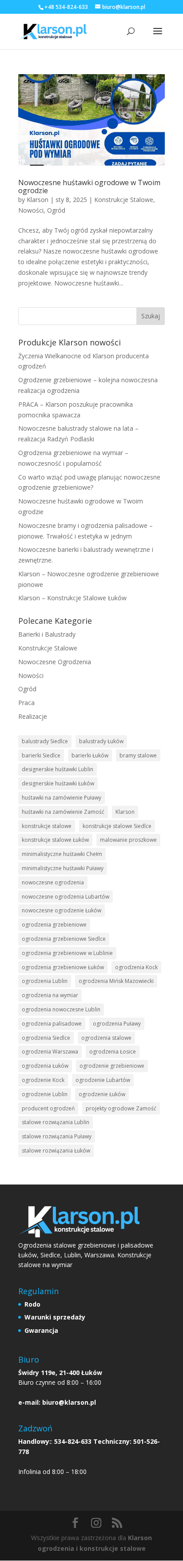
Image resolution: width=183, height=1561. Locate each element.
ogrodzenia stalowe (106, 1038)
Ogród (56, 210)
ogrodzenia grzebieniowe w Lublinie (67, 953)
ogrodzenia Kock (136, 967)
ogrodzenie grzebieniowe (112, 1066)
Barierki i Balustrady (47, 634)
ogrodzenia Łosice (112, 1051)
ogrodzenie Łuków (102, 1094)
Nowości (31, 210)
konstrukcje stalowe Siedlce (117, 826)
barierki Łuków (90, 755)
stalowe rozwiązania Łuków (56, 1150)
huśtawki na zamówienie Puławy (61, 797)
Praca (26, 702)
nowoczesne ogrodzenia (53, 882)
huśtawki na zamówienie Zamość (63, 812)
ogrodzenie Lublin (45, 1094)
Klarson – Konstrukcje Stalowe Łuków (72, 598)
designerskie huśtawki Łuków (58, 783)
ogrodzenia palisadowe (52, 1023)
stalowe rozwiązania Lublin (55, 1122)
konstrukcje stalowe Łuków (55, 840)
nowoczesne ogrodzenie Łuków (61, 910)
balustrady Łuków (101, 741)
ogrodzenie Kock (43, 1080)
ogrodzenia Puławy (117, 1023)
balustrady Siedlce (45, 741)
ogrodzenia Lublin (45, 981)
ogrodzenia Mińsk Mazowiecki (116, 981)
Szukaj (150, 316)
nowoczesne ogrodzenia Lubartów (65, 896)
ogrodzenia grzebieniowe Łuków (63, 967)
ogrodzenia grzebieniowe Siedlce (64, 939)
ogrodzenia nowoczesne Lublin (61, 1009)
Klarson (37, 199)
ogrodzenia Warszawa (50, 1051)
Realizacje (32, 716)
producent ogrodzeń (48, 1108)
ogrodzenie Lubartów (103, 1080)
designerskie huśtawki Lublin (57, 769)
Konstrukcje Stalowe (123, 199)
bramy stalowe (138, 755)
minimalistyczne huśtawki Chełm (62, 854)
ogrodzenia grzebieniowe (54, 924)
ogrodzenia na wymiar (50, 995)
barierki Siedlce (41, 755)
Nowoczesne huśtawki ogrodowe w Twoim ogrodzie (89, 186)
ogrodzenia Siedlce (46, 1038)
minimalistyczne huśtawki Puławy (62, 868)
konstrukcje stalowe (47, 826)
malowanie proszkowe (128, 840)
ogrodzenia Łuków (45, 1066)
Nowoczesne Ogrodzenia (54, 662)
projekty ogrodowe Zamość (121, 1108)
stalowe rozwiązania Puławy (57, 1136)
